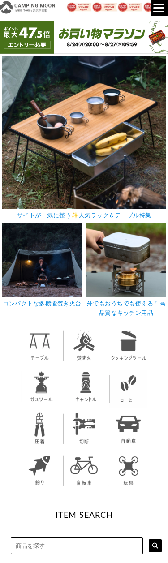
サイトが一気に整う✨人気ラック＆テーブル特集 (84, 216)
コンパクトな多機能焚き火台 (42, 304)
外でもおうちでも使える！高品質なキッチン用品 (126, 308)
